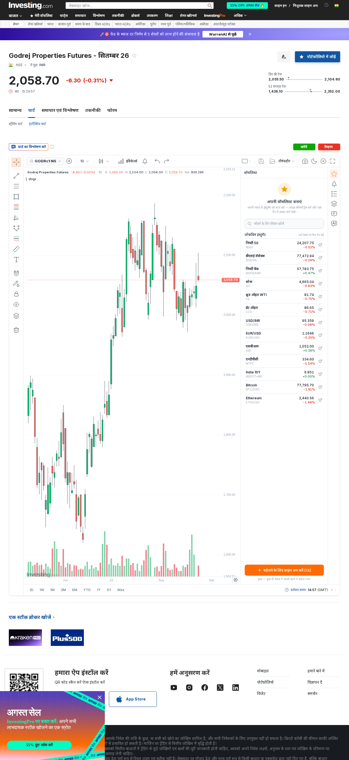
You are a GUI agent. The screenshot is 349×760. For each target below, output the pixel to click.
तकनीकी (93, 110)
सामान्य (15, 110)
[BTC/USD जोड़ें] (320, 387)
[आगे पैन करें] (139, 569)
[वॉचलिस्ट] (334, 173)
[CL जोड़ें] (320, 297)
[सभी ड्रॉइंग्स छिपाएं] (16, 304)
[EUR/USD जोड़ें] (320, 335)
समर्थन (312, 693)
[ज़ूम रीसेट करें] (147, 569)
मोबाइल (263, 671)
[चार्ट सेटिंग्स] (323, 161)
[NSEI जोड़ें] (320, 245)
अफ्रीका (204, 24)
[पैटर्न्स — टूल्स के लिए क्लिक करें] (16, 228)
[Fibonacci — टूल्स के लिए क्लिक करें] (16, 207)
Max (121, 590)
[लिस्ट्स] (334, 193)
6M (74, 590)
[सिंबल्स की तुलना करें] (69, 161)
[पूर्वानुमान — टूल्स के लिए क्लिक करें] (16, 239)
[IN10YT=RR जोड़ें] (320, 374)
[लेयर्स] (16, 316)
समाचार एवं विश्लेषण (60, 110)
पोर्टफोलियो (265, 682)
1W (41, 590)
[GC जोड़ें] (320, 284)
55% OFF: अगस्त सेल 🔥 (247, 5)
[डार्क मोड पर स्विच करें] (314, 161)
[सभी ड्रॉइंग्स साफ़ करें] (16, 330)
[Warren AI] (334, 223)
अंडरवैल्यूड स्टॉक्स (224, 24)
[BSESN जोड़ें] (320, 258)
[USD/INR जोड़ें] (320, 323)
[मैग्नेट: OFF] (16, 273)
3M (63, 590)
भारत (50, 24)
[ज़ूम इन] (124, 569)
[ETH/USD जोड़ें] (320, 400)
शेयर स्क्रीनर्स (188, 15)
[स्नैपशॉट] (305, 161)
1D (31, 590)
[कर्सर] (16, 162)
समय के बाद (82, 24)
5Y (109, 590)
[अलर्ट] (334, 183)
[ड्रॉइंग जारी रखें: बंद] (16, 284)
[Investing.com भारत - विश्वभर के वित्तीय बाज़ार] (30, 5)
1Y (99, 590)
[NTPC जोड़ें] (320, 361)
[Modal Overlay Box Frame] (52, 725)
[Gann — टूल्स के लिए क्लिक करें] (16, 218)
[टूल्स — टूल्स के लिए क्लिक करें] (16, 249)
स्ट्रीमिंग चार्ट (15, 124)
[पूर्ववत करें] (157, 161)
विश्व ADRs (102, 24)
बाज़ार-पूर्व (64, 24)
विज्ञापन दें (315, 682)
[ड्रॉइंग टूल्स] (25, 375)
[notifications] (326, 5)
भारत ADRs (123, 24)
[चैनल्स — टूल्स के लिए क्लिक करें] (16, 186)
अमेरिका (140, 24)
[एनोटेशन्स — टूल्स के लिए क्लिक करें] (16, 260)
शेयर (16, 24)
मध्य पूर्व (166, 24)
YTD (87, 590)
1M (52, 590)
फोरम (112, 110)
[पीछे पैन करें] (132, 569)
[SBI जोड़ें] (320, 348)
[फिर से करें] (166, 161)
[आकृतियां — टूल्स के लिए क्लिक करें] (16, 197)
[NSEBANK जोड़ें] (320, 271)
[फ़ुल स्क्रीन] (332, 161)
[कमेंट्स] (334, 213)
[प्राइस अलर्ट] (145, 161)
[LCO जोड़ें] (320, 310)
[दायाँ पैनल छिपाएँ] (239, 376)
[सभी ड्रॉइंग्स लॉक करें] (16, 294)
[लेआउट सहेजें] (261, 161)
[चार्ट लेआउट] (246, 161)
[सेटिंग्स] (235, 579)
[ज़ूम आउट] (117, 569)
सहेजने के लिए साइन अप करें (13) (287, 570)
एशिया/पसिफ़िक (185, 24)
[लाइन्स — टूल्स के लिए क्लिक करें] (16, 176)
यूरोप (153, 24)
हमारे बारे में (316, 671)
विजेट (261, 693)
